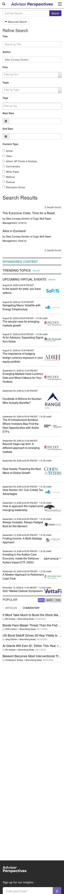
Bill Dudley (10, 618)
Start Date (8, 113)
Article (9, 151)
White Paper (12, 171)
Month (50, 600)
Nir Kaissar (10, 649)
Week (41, 600)
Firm (5, 67)
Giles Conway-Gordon (18, 218)
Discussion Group (15, 187)
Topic (6, 82)
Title (5, 36)
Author (7, 52)
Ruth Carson (11, 628)
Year (57, 600)
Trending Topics (17, 270)
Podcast (10, 182)
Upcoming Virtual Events (24, 279)
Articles (11, 608)
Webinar (10, 177)
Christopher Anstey (14, 659)
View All (36, 270)
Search (55, 13)
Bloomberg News (26, 618)
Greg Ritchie (11, 639)
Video (9, 156)
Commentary (13, 166)
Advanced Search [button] (17, 21)
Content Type (10, 144)
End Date (8, 128)
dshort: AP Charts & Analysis (21, 161)
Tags (5, 98)
